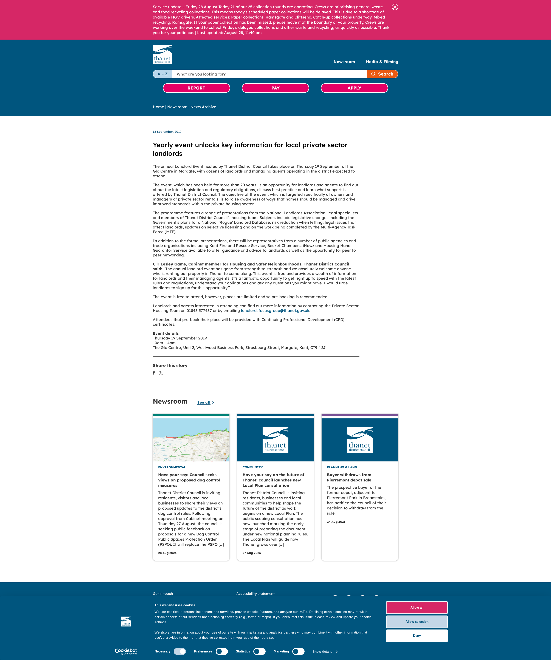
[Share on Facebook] (154, 372)
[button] (395, 7)
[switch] (222, 651)
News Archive (203, 106)
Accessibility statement (255, 593)
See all (203, 402)
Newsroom (344, 61)
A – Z (163, 73)
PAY (275, 88)
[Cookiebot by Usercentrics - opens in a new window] (126, 651)
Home (158, 106)
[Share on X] (161, 372)
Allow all (416, 607)
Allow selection (417, 621)
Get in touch (163, 593)
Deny (417, 635)
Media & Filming (382, 61)
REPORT (196, 88)
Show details (322, 651)
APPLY (354, 88)
